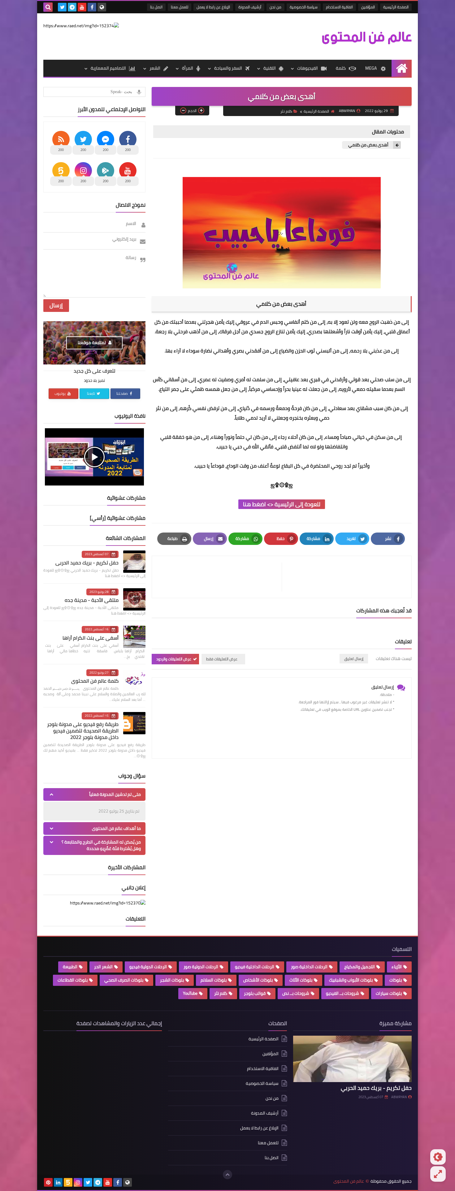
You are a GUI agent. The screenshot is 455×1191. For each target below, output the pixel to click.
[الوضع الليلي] (438, 1157)
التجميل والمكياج (359, 967)
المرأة (187, 68)
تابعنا (91, 393)
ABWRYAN (399, 1097)
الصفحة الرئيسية (396, 7)
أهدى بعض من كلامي (368, 145)
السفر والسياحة (228, 68)
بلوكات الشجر (172, 980)
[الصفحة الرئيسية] (402, 68)
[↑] (227, 1174)
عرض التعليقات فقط (221, 658)
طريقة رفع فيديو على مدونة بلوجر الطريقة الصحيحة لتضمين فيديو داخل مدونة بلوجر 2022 (83, 730)
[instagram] (78, 1182)
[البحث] (48, 7)
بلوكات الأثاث (300, 980)
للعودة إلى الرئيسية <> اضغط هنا (281, 504)
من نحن (275, 7)
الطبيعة (70, 967)
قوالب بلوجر (255, 993)
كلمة (341, 68)
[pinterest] (48, 1182)
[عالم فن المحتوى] (367, 36)
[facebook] (92, 7)
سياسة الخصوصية (304, 7)
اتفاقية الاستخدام (339, 7)
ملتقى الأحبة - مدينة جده (92, 600)
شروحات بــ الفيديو (342, 993)
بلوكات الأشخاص (258, 980)
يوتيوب (60, 393)
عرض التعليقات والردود (173, 658)
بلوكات (395, 980)
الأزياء (397, 967)
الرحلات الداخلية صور (309, 967)
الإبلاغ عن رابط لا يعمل (213, 7)
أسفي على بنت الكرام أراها (91, 637)
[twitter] (62, 7)
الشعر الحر (103, 967)
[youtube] (82, 7)
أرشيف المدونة (249, 7)
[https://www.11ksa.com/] (81, 26)
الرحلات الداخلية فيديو (254, 967)
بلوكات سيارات (389, 993)
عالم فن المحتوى (348, 1181)
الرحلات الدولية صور (201, 967)
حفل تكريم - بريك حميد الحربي (87, 562)
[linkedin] (58, 1182)
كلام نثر (286, 111)
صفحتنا (122, 393)
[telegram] (72, 7)
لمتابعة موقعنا (92, 343)
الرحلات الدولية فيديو (148, 967)
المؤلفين (368, 7)
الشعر (155, 68)
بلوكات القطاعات (73, 980)
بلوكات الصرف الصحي (123, 980)
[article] (220, 577)
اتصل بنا (156, 7)
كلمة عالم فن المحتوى (95, 680)
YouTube (190, 993)
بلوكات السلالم (214, 980)
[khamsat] (68, 1182)
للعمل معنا (179, 7)
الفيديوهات (307, 68)
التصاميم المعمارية (108, 68)
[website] (102, 7)
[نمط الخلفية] (438, 1174)
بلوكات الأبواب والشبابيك (351, 980)
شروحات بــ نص (295, 993)
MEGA (371, 68)
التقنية (269, 68)
